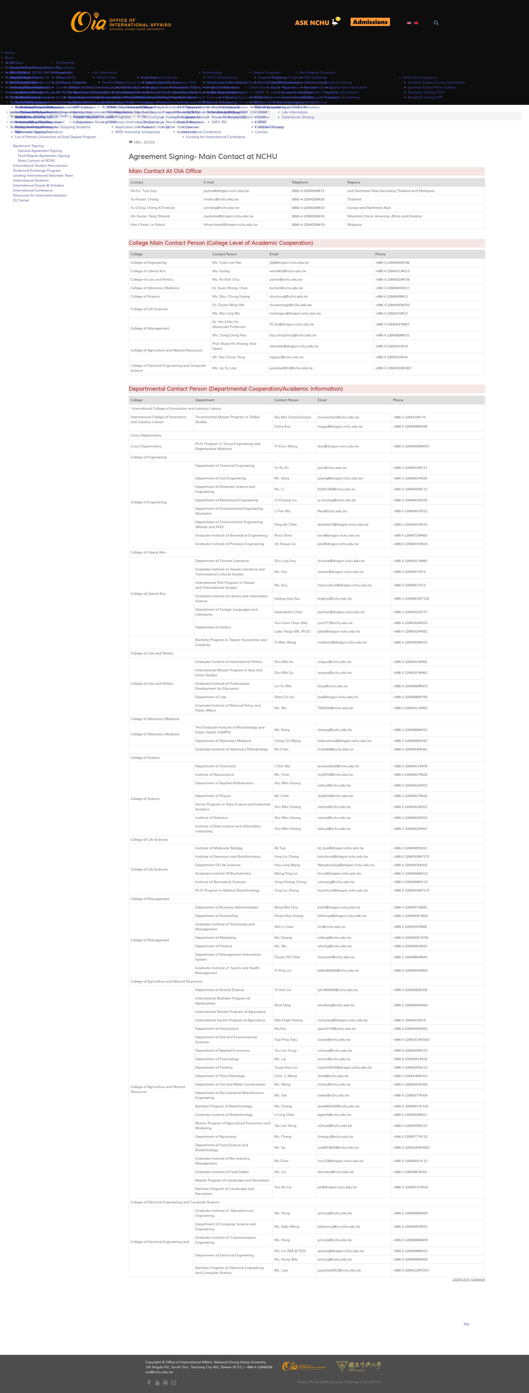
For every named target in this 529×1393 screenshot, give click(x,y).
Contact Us (371, 1382)
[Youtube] (159, 1383)
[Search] (437, 23)
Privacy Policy (308, 1382)
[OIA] (304, 1366)
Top (466, 1324)
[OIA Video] (167, 1383)
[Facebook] (151, 1383)
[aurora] (320, 22)
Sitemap (352, 1382)
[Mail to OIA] (174, 1383)
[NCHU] (358, 1366)
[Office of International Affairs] (122, 22)
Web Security (332, 1382)
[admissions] (370, 22)
